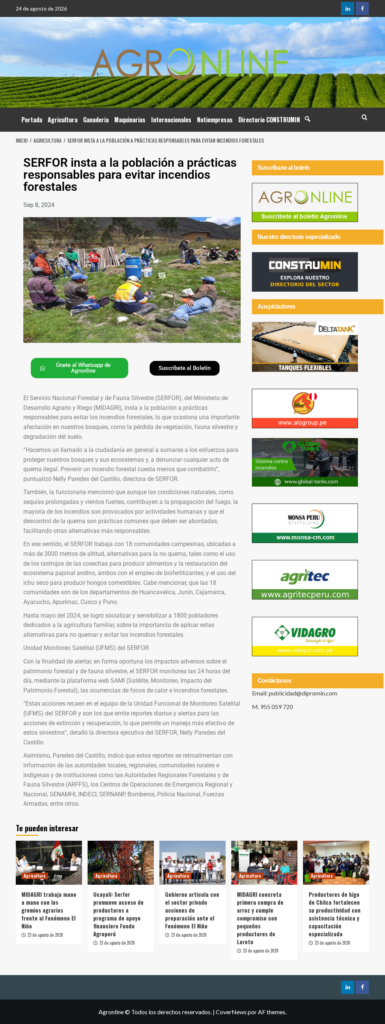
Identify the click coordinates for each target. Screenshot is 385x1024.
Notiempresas (215, 119)
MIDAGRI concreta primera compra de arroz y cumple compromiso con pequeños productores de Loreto (260, 918)
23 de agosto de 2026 (45, 935)
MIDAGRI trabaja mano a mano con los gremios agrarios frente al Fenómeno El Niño (48, 910)
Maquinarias (130, 119)
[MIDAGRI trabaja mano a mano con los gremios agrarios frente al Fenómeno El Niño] (49, 863)
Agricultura (62, 119)
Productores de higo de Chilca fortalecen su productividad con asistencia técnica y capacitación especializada (335, 914)
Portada (31, 119)
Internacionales (171, 119)
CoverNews (231, 1011)
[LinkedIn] (347, 8)
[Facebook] (362, 8)
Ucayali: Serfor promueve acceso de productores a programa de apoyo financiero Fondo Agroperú (118, 914)
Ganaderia (96, 119)
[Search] (364, 117)
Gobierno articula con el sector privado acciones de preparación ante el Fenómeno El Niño (192, 910)
